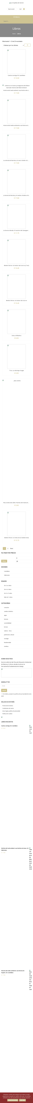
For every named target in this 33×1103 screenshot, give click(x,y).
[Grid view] (25, 45)
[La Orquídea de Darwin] (16, 2)
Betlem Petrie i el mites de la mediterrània (16, 537)
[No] (31, 1098)
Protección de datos (7, 705)
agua (5, 615)
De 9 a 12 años (8, 593)
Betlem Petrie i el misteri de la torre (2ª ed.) (16, 265)
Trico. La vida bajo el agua (16, 370)
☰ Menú (16, 17)
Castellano (7, 571)
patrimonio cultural (9, 634)
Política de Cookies (7, 713)
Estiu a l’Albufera (16, 335)
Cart (20, 9)
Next (11, 548)
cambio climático (8, 611)
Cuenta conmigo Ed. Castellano (16, 75)
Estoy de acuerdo (12, 1100)
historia (6, 619)
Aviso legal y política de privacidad (11, 711)
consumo (6, 607)
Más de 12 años (8, 597)
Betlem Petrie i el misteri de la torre (16, 300)
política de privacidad (21, 694)
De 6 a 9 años (7, 589)
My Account (11, 9)
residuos (6, 646)
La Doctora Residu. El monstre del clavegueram (16, 230)
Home (14, 33)
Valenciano (7, 575)
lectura (6, 627)
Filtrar (4, 561)
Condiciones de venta (8, 708)
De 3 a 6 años (7, 585)
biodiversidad (7, 642)
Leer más (22, 1100)
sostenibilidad (7, 623)
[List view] (29, 45)
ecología (6, 638)
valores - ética (7, 631)
